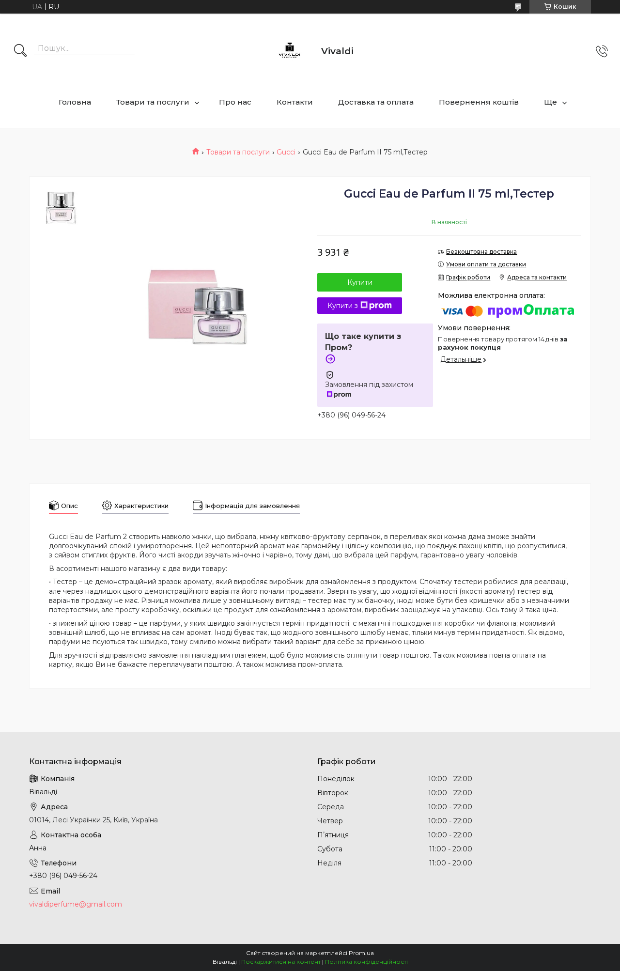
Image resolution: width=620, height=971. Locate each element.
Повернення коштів (479, 102)
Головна (75, 102)
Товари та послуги (152, 102)
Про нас (235, 102)
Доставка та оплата (376, 102)
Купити (359, 282)
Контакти (295, 102)
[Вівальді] (289, 51)
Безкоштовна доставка (481, 251)
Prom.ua (361, 952)
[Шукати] (20, 51)
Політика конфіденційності (366, 961)
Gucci (286, 152)
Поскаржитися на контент (281, 961)
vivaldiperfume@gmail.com (75, 904)
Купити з (342, 305)
